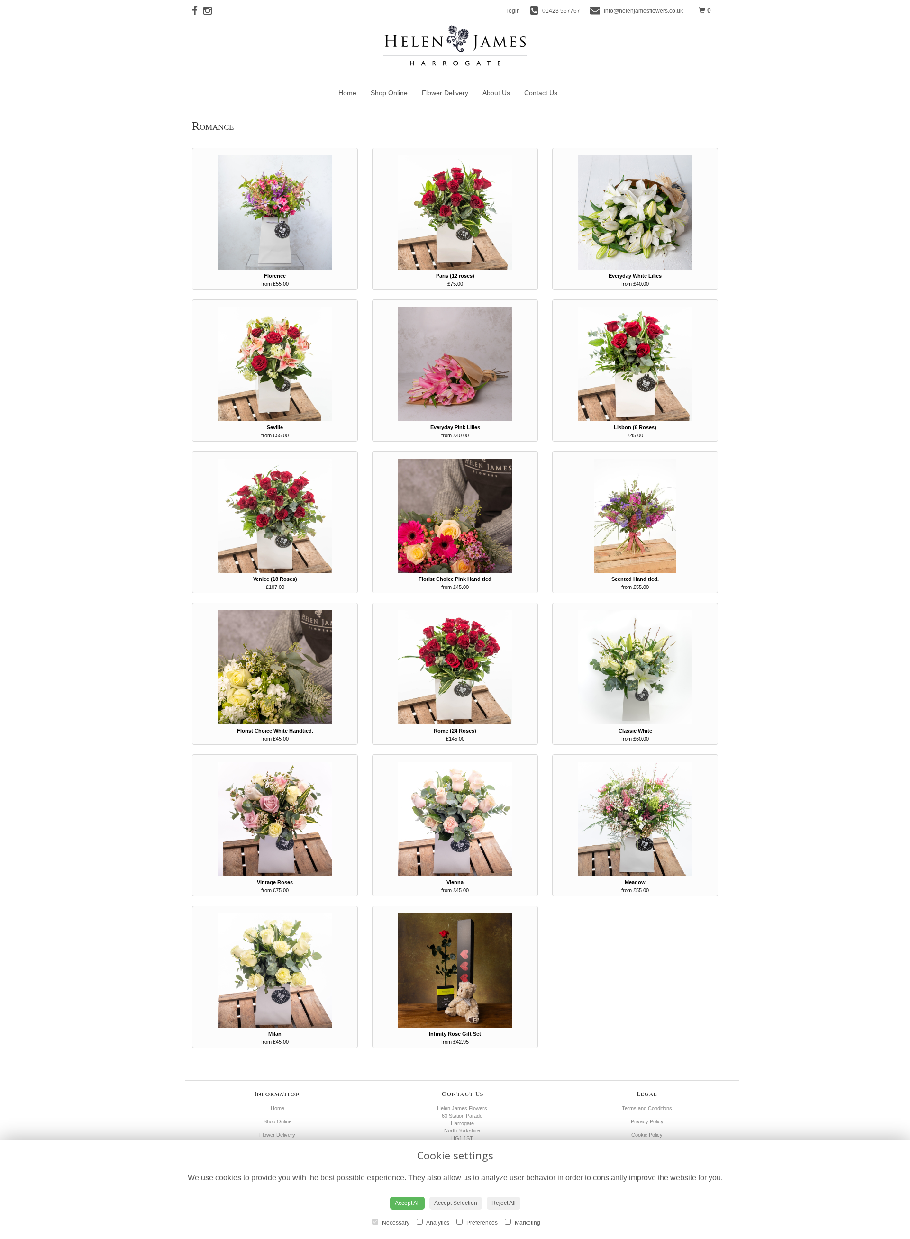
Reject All (503, 1203)
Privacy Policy (647, 1121)
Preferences (481, 1223)
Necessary (395, 1223)
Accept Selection (455, 1203)
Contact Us (540, 93)
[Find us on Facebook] (197, 10)
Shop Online (389, 93)
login (513, 11)
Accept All (407, 1203)
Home (347, 93)
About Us (496, 93)
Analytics (437, 1223)
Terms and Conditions (647, 1108)
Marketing (526, 1223)
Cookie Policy (647, 1135)
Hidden (571, 95)
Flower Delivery (445, 93)
